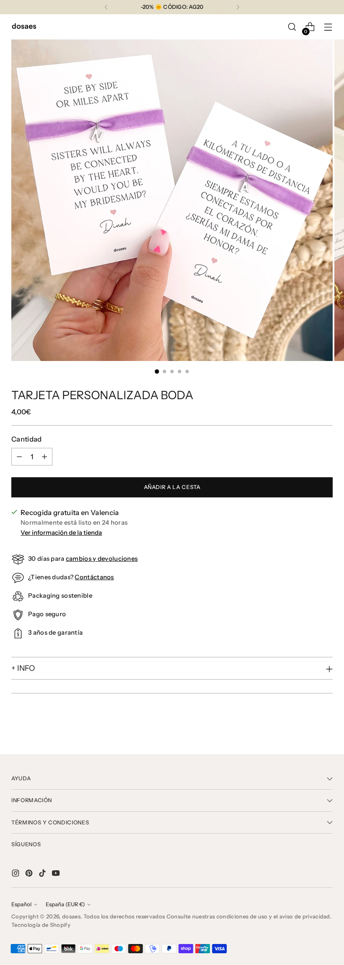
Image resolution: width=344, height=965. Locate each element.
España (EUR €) (65, 904)
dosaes (71, 916)
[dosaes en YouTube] (57, 874)
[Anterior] (106, 7)
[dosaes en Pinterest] (30, 874)
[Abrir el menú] (328, 27)
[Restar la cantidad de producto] (19, 456)
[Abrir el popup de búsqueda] (292, 27)
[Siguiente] (238, 7)
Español (21, 904)
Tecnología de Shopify (40, 925)
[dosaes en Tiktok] (43, 874)
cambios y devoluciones (102, 558)
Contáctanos (94, 577)
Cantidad (26, 439)
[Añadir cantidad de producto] (44, 456)
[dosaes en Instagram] (16, 874)
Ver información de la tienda (61, 532)
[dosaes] (23, 27)
